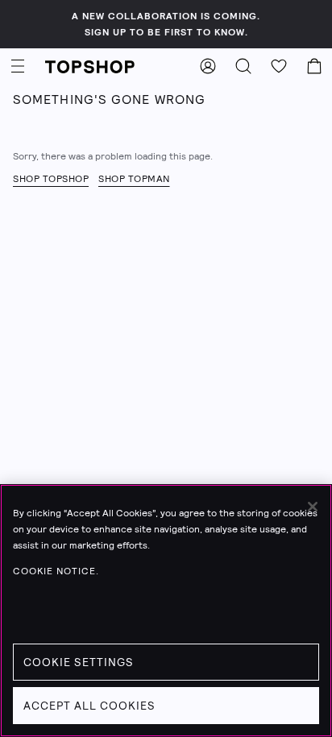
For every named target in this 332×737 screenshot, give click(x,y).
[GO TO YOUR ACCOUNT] (208, 66)
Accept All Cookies (89, 705)
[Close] (312, 506)
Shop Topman (134, 178)
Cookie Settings (78, 662)
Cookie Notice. (56, 571)
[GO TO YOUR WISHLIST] (279, 66)
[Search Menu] (243, 66)
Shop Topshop (51, 178)
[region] (166, 610)
